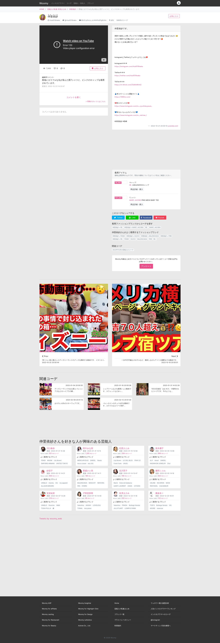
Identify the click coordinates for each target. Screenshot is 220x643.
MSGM (49, 460)
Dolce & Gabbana (125, 483)
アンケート (146, 266)
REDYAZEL (154, 486)
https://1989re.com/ (122, 97)
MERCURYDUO (82, 460)
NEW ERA (100, 483)
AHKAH (88, 505)
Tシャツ (132, 198)
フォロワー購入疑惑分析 (160, 603)
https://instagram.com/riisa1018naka (129, 66)
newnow (160, 508)
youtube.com (173, 126)
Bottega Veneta (134, 505)
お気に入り (174, 16)
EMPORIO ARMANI (47, 463)
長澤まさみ (124, 493)
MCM (168, 483)
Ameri (157, 460)
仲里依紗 (72, 9)
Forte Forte (117, 463)
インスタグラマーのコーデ (161, 614)
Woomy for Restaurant (50, 620)
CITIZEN (137, 486)
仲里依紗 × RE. (118, 227)
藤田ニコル (160, 470)
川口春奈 (51, 448)
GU (57, 483)
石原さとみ (124, 448)
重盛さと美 (88, 470)
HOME (41, 9)
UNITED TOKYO (62, 463)
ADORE (152, 508)
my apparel (63, 483)
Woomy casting (48, 614)
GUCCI (133, 239)
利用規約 (117, 626)
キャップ (132, 182)
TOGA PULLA (46, 508)
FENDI (126, 239)
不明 (150, 239)
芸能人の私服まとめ (121, 609)
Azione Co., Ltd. (84, 626)
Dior (168, 463)
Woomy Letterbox (85, 620)
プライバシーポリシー (122, 620)
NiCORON (160, 483)
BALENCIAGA (142, 239)
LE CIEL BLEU (128, 460)
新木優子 (159, 448)
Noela (99, 460)
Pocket (161, 217)
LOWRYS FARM (130, 508)
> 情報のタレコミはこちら (95, 101)
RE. (130, 185)
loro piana (87, 508)
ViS (170, 505)
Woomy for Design (85, 614)
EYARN (84, 486)
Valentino (80, 505)
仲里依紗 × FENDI (119, 236)
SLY (151, 460)
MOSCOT (92, 483)
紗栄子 (50, 470)
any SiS (90, 463)
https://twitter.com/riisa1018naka (127, 76)
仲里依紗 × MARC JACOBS (133, 227)
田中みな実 (88, 448)
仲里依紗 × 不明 (166, 236)
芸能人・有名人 (79, 3)
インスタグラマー (58, 3)
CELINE (152, 483)
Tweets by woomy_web (50, 518)
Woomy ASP (46, 603)
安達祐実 (51, 493)
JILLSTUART (118, 508)
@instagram (155, 620)
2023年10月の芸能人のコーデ (123, 250)
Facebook (146, 217)
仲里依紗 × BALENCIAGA (150, 236)
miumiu (51, 483)
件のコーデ (54, 453)
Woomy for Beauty (49, 626)
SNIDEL (93, 460)
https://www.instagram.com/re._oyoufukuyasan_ (133, 106)
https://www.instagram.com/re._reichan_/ (131, 115)
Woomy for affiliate (49, 609)
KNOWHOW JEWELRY (158, 463)
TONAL (80, 508)
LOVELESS (97, 505)
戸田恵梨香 (88, 493)
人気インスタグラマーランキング (163, 609)
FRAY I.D (137, 460)
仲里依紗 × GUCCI (133, 236)
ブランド (90, 3)
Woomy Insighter (84, 603)
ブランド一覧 (119, 614)
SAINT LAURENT (120, 486)
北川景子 (123, 470)
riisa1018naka (55, 20)
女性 (112, 20)
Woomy (43, 3)
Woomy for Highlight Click (88, 609)
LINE (133, 217)
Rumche (51, 505)
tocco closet (81, 463)
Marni (116, 483)
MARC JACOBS (135, 200)
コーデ (69, 3)
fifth (78, 486)
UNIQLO (44, 483)
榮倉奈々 (159, 493)
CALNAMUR (163, 486)
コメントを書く (74, 97)
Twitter (119, 217)
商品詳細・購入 (136, 189)
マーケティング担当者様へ (161, 626)
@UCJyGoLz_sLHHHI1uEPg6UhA (93, 20)
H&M (58, 505)
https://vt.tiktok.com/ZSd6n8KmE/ (128, 85)
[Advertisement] (146, 149)
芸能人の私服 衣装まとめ (56, 9)
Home (116, 603)
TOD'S (152, 505)
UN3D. (125, 463)
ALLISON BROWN (47, 486)
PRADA (124, 505)
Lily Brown (57, 460)
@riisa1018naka (70, 20)
